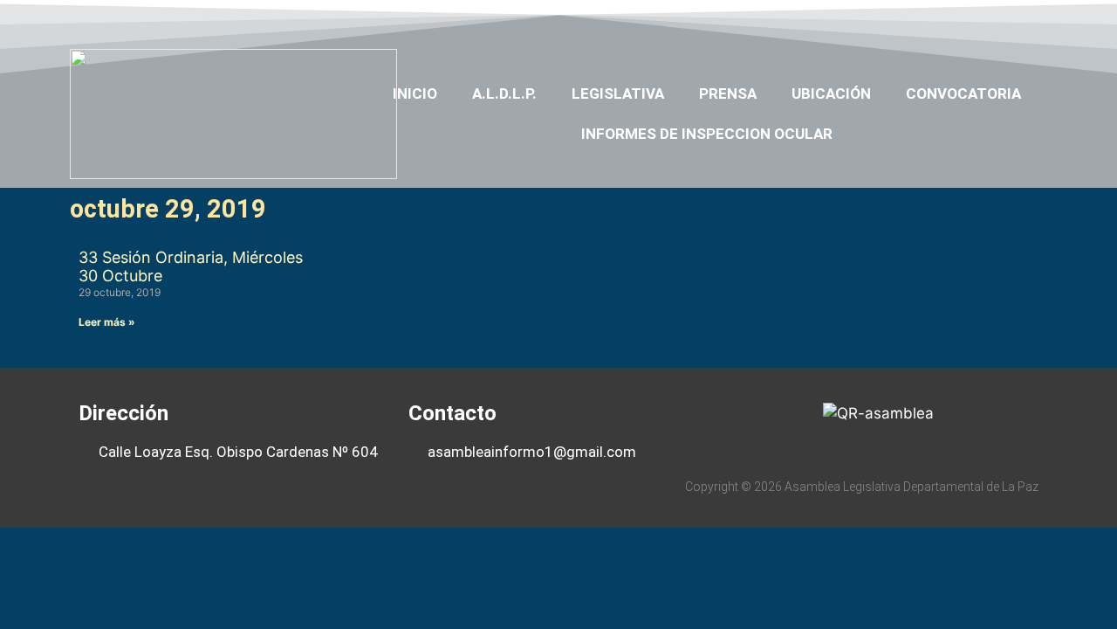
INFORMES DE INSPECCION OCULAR (707, 133)
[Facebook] (895, 20)
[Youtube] (962, 20)
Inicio (415, 93)
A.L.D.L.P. (504, 93)
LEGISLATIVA (618, 93)
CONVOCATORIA (963, 93)
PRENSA (728, 93)
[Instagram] (996, 20)
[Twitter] (928, 20)
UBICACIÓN (831, 93)
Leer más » (107, 321)
